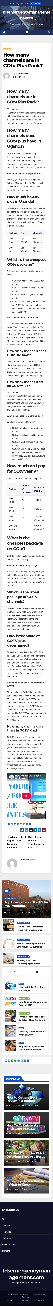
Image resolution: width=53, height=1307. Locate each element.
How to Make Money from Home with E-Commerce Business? (30, 930)
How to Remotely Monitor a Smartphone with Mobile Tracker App (31, 946)
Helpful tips (24, 998)
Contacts (9, 1300)
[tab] (15, 972)
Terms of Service (23, 1300)
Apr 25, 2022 (14, 1161)
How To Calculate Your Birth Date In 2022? (23, 1127)
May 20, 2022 (14, 1133)
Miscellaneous (10, 898)
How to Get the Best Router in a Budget (21, 1099)
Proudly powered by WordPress (19, 1295)
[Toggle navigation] (27, 32)
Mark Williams (22, 74)
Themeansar (26, 1297)
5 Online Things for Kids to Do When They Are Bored (26, 1154)
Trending (7, 49)
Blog (21, 983)
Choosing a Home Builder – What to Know (25, 1182)
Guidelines (7, 1226)
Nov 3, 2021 (12, 913)
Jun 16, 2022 (14, 1105)
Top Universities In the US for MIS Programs (26, 904)
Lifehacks (6, 1238)
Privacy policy (39, 1300)
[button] (49, 32)
